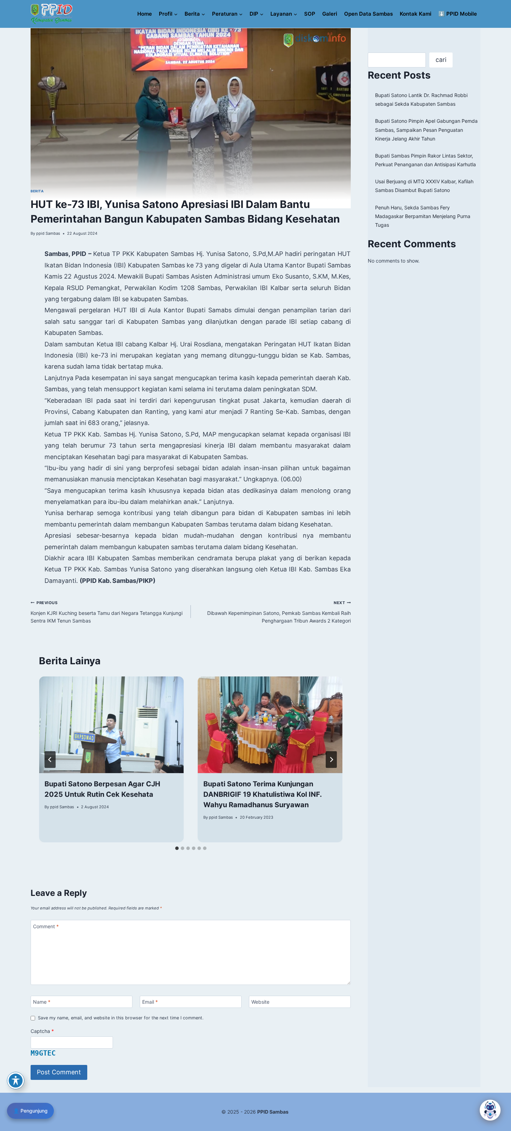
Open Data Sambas (368, 13)
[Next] (331, 759)
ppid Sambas (48, 233)
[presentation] (111, 724)
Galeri (329, 13)
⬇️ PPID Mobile (457, 13)
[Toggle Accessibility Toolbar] (15, 1080)
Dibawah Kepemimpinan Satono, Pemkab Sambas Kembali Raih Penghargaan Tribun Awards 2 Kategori (279, 611)
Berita (37, 191)
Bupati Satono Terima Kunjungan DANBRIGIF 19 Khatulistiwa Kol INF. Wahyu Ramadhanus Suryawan (262, 794)
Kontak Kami (415, 13)
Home (144, 13)
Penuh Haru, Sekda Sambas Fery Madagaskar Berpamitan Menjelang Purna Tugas (422, 216)
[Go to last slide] (50, 759)
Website (260, 1002)
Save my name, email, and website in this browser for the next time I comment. (120, 1017)
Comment (46, 926)
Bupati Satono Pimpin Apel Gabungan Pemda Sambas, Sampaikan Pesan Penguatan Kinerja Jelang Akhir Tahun (426, 129)
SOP (309, 13)
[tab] (177, 848)
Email (150, 1002)
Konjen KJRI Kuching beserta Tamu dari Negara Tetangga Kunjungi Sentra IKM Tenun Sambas (106, 611)
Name (41, 1002)
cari (441, 59)
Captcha (42, 1031)
